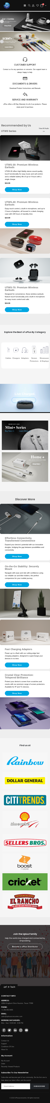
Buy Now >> (9, 431)
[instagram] (20, 1030)
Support (4, 1044)
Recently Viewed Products (10, 1066)
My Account (5, 1061)
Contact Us (5, 1041)
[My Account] (33, 6)
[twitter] (9, 1030)
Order (3, 1064)
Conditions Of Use (7, 1046)
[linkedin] (15, 1030)
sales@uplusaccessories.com (11, 1016)
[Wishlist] (38, 6)
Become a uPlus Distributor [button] (25, 947)
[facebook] (4, 1030)
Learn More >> (25, 431)
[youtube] (26, 1030)
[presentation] (2, 21)
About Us (4, 1049)
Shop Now (7, 25)
